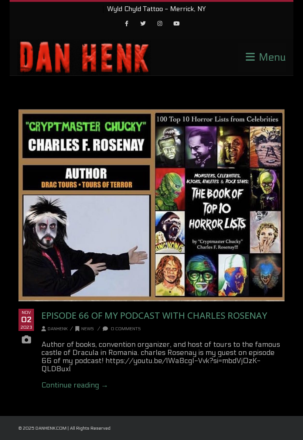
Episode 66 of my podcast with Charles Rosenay (154, 315)
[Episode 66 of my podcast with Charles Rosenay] (151, 205)
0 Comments (125, 328)
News (87, 328)
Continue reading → (74, 385)
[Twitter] (143, 24)
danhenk (58, 328)
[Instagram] (160, 24)
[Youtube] (176, 24)
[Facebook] (126, 24)
